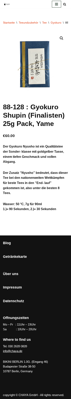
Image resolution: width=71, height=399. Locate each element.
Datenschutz (13, 301)
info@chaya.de (12, 351)
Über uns (10, 274)
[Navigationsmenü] (56, 4)
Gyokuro (56, 22)
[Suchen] (64, 4)
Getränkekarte (15, 257)
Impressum (12, 287)
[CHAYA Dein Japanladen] (7, 4)
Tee (44, 22)
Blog (7, 243)
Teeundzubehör (28, 22)
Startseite (9, 22)
